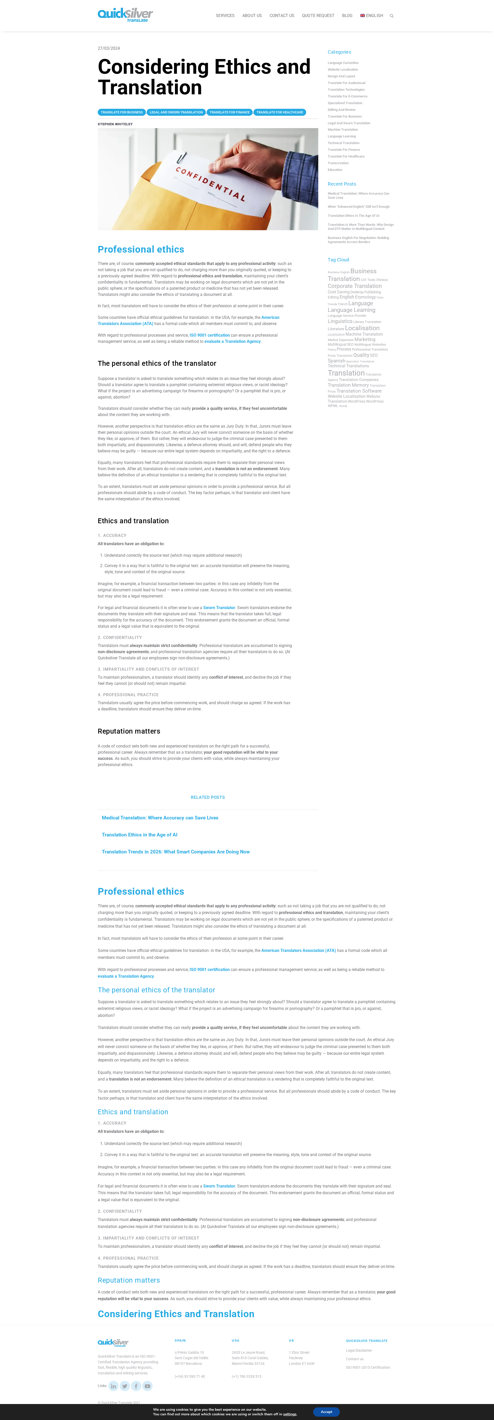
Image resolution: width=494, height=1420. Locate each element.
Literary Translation (367, 322)
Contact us (282, 15)
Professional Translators (370, 349)
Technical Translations (348, 365)
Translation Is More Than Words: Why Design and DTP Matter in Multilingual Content (361, 227)
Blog (347, 15)
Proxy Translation (340, 356)
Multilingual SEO (341, 344)
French (343, 304)
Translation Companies (359, 379)
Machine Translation (343, 129)
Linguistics (340, 321)
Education (335, 170)
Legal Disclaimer (359, 1350)
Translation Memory (348, 385)
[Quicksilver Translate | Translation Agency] (125, 19)
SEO (374, 355)
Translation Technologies (346, 90)
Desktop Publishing (365, 292)
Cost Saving (339, 291)
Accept (326, 1411)
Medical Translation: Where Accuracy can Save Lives (160, 818)
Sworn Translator (219, 607)
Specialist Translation (360, 361)
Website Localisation (343, 69)
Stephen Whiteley (115, 124)
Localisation (362, 328)
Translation (346, 373)
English (347, 297)
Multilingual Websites (370, 344)
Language (360, 303)
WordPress (356, 401)
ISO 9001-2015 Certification (368, 1367)
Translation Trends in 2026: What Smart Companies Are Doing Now (176, 852)
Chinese (382, 280)
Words (343, 406)
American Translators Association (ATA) (298, 950)
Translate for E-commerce (347, 96)
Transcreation (338, 163)
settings (289, 1414)
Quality (361, 355)
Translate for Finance (344, 150)
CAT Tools (368, 280)
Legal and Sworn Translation (349, 123)
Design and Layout (341, 76)
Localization (336, 334)
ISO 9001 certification (210, 335)
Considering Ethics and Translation (176, 1313)
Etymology (365, 297)
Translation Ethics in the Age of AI (140, 835)
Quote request (318, 15)
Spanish (336, 361)
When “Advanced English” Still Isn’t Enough (359, 207)
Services (225, 15)
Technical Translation (343, 143)
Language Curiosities (343, 63)
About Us (252, 15)
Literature (336, 329)
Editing (333, 297)
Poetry (332, 349)
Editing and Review (342, 110)
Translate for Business (345, 116)
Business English (339, 272)
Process (344, 349)
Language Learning (342, 136)
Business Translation (352, 275)
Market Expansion (341, 340)
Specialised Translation (345, 103)
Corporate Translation (355, 286)
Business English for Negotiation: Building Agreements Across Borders (358, 240)
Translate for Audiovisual (346, 83)
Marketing (365, 339)
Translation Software (359, 391)
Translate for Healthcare (346, 156)
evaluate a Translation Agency (233, 341)
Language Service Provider (347, 316)
